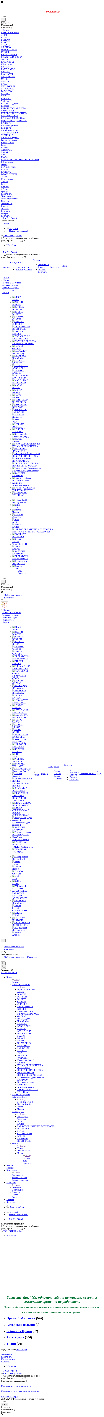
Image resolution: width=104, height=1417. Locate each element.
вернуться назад (8, 1349)
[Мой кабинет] (2, 944)
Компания (16, 1187)
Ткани (20, 1148)
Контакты (5, 1362)
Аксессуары (22, 1116)
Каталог (15, 982)
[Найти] (3, 20)
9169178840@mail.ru (12, 235)
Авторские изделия (20, 1324)
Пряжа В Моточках (26, 989)
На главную (21, 1349)
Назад (17, 979)
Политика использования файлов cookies (20, 1391)
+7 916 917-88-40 (9, 218)
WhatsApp (11, 245)
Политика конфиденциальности (16, 1386)
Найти (4, 1404)
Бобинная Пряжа (25, 1102)
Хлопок (26, 1158)
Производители (8, 1359)
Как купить (17, 1175)
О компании (6, 1354)
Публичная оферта (9, 1396)
